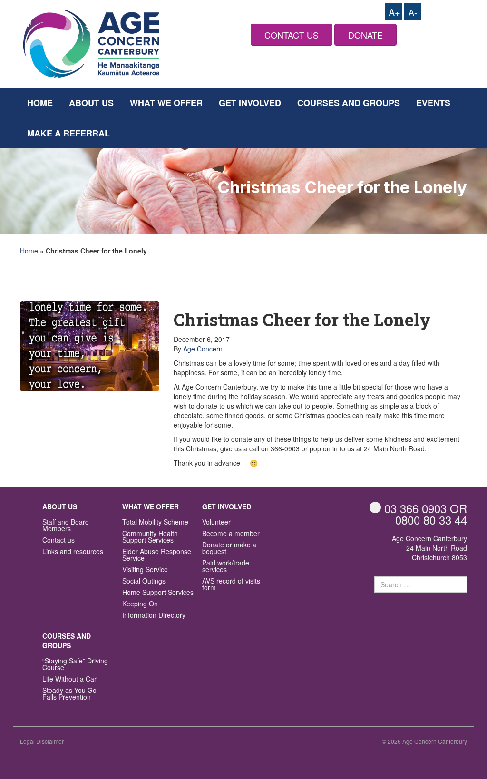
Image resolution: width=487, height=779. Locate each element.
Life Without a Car (69, 679)
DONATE (365, 35)
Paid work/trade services (225, 566)
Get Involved (250, 103)
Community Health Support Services (150, 537)
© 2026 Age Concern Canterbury (424, 741)
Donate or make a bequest (229, 548)
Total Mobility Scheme (155, 522)
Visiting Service (145, 570)
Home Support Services (158, 593)
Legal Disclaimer (42, 741)
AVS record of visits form (231, 584)
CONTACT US (291, 35)
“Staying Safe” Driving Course (75, 664)
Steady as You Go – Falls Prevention (72, 694)
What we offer (166, 103)
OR (425, 508)
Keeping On (140, 604)
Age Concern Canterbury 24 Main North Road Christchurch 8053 (429, 548)
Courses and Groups (348, 103)
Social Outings (144, 581)
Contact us (58, 540)
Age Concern (203, 348)
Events (433, 103)
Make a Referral (68, 133)
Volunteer (216, 522)
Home (40, 103)
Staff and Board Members (65, 525)
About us (91, 103)
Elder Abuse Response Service (156, 555)
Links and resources (72, 552)
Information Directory (153, 616)
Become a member (231, 534)
